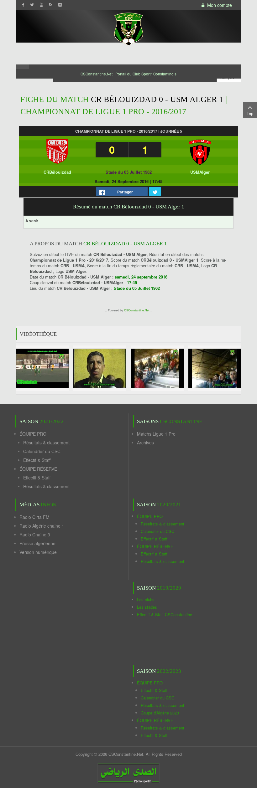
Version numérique (38, 552)
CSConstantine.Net (136, 310)
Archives (145, 442)
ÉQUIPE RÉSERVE (38, 469)
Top (250, 113)
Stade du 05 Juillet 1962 (129, 172)
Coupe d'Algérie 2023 (160, 713)
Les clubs (146, 599)
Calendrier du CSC (41, 451)
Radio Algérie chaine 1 (41, 526)
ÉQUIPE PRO (32, 434)
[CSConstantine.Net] (128, 28)
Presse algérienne (37, 543)
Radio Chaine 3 (34, 534)
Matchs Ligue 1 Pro (156, 434)
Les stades (147, 607)
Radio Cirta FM (34, 517)
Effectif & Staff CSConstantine (164, 614)
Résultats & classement (46, 442)
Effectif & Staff (36, 460)
